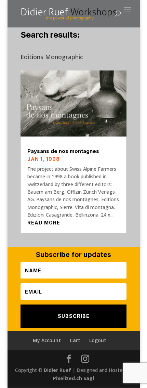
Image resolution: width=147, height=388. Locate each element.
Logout (97, 340)
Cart (75, 340)
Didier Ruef (57, 370)
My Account (47, 340)
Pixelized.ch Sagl (73, 378)
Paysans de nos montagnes (63, 151)
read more (43, 222)
